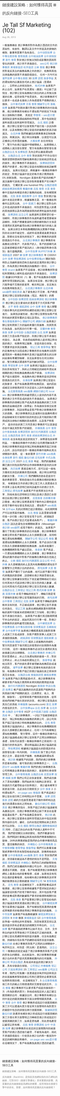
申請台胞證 (16, 962)
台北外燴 (15, 133)
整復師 (36, 792)
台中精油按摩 (35, 56)
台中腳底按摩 (45, 623)
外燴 (15, 917)
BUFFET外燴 (45, 251)
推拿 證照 (7, 800)
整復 (51, 538)
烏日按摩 (15, 468)
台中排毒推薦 (45, 844)
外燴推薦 (40, 428)
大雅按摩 (35, 140)
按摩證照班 (24, 431)
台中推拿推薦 (9, 431)
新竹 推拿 (26, 435)
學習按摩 (13, 365)
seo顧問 (6, 291)
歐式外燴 (40, 85)
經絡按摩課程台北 (42, 435)
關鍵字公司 (43, 104)
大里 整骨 (50, 188)
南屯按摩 (52, 597)
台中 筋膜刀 (29, 203)
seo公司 (44, 63)
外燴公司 (23, 475)
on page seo (25, 792)
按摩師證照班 (47, 162)
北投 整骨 (38, 188)
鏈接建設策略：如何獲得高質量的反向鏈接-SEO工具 (29, 8)
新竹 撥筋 (18, 457)
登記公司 (43, 538)
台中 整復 (37, 196)
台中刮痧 (13, 299)
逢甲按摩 (7, 78)
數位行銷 (29, 457)
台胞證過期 (50, 185)
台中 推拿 (45, 789)
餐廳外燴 (28, 188)
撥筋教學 (27, 196)
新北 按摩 (51, 704)
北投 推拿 (15, 196)
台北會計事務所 (31, 240)
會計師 (6, 527)
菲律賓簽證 (39, 626)
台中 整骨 (26, 155)
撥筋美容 (17, 291)
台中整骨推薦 (22, 774)
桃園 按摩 (11, 777)
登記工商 (35, 347)
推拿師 (38, 549)
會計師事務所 (36, 255)
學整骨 (37, 115)
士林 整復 (39, 67)
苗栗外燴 (10, 593)
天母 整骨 (31, 104)
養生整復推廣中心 (12, 321)
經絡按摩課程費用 (12, 188)
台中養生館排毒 (24, 626)
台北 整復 (33, 512)
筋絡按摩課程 (36, 299)
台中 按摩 (7, 258)
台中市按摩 (31, 251)
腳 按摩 (24, 255)
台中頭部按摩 (45, 52)
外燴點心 (33, 844)
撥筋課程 (24, 306)
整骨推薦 (23, 56)
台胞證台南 (24, 674)
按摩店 (9, 689)
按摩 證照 (37, 78)
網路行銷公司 (40, 391)
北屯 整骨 (50, 722)
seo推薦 (51, 453)
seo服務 (28, 391)
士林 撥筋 (15, 560)
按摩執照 (23, 151)
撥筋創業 (49, 638)
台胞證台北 (8, 151)
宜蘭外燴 (45, 328)
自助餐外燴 (49, 498)
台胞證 (6, 523)
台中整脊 (7, 601)
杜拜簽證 (28, 67)
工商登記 (7, 490)
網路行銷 (41, 321)
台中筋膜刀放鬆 (39, 711)
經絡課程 (25, 638)
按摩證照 (23, 299)
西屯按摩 (18, 490)
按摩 (10, 332)
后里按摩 (49, 774)
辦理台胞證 (35, 825)
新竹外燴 (41, 453)
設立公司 (23, 214)
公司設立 (53, 969)
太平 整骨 (13, 306)
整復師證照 (37, 674)
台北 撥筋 (43, 122)
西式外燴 (41, 590)
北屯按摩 (40, 457)
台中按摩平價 (13, 630)
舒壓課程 (39, 1024)
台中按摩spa (27, 707)
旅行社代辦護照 (39, 431)
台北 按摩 (42, 332)
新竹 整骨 (11, 59)
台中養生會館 (20, 78)
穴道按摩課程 (15, 969)
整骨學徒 (46, 347)
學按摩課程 (20, 258)
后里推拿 (37, 498)
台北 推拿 (28, 461)
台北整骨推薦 (15, 391)
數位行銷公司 (42, 803)
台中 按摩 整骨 (38, 306)
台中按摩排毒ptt (36, 258)
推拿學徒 (49, 78)
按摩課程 (13, 214)
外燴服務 (23, 704)
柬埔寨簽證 (16, 67)
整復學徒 (31, 847)
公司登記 (35, 965)
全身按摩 (28, 380)
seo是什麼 (49, 115)
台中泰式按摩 (17, 104)
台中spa (10, 509)
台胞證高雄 (14, 435)
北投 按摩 (29, 601)
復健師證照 (51, 1009)
